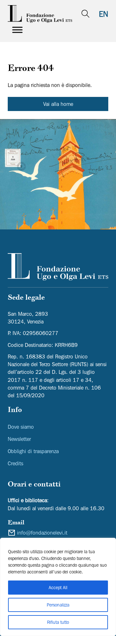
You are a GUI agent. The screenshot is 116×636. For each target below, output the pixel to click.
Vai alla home (58, 104)
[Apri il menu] (17, 30)
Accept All (58, 587)
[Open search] (85, 14)
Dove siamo (21, 427)
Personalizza (58, 604)
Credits (15, 463)
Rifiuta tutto (58, 622)
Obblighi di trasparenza (33, 451)
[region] (58, 587)
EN (103, 14)
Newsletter (19, 439)
